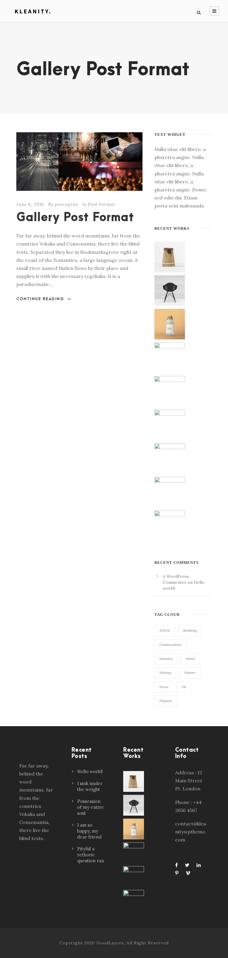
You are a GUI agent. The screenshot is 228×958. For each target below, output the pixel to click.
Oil (183, 687)
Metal (190, 658)
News (163, 687)
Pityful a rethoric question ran (90, 854)
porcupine (66, 204)
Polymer (165, 701)
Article (164, 630)
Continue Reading (40, 299)
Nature (189, 672)
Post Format (101, 204)
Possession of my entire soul (90, 807)
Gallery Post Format (75, 217)
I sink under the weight (89, 786)
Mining (165, 672)
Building (190, 630)
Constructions (170, 644)
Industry (166, 658)
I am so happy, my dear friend (89, 831)
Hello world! (90, 771)
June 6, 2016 (30, 204)
